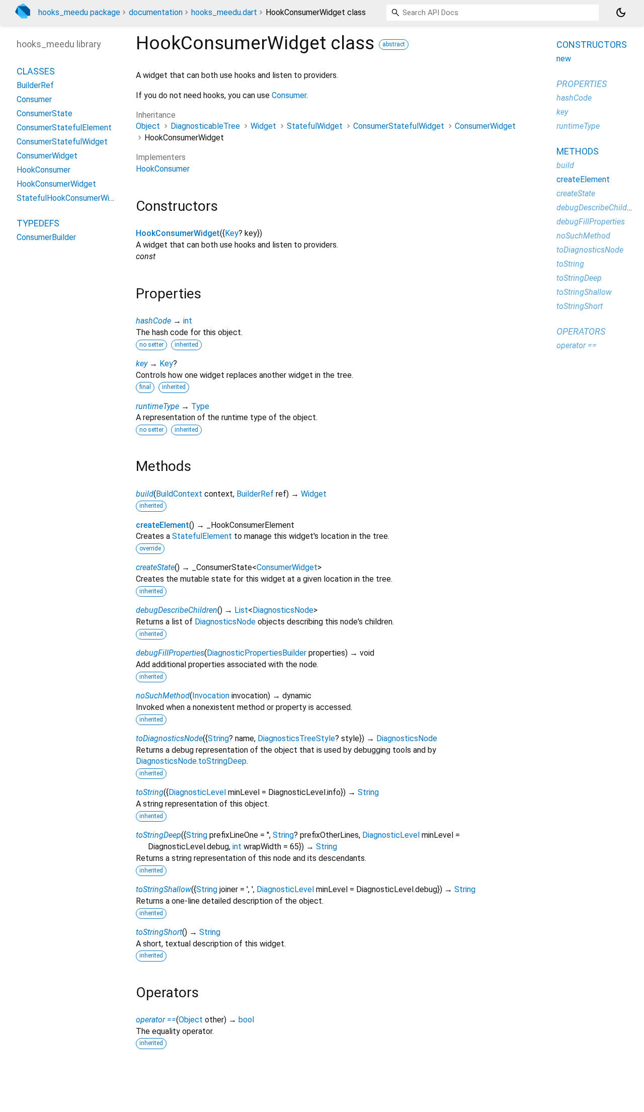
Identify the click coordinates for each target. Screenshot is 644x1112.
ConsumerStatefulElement (64, 128)
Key (231, 233)
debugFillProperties (170, 653)
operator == (156, 1019)
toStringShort (159, 932)
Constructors (591, 44)
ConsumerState (44, 114)
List (241, 610)
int (187, 321)
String (218, 738)
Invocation (210, 695)
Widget (263, 126)
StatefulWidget (315, 126)
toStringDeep (158, 835)
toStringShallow (163, 889)
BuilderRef (255, 494)
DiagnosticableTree (205, 126)
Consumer (289, 95)
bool (246, 1019)
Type (200, 406)
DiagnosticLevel (197, 792)
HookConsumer (163, 169)
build (144, 494)
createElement (162, 525)
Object (148, 126)
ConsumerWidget (485, 126)
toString (150, 792)
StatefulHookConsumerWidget (71, 198)
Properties (581, 83)
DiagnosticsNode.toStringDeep (191, 761)
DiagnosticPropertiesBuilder (256, 653)
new (563, 58)
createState (155, 567)
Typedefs (38, 223)
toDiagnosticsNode (169, 738)
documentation (156, 12)
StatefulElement (202, 536)
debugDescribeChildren (176, 610)
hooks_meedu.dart (224, 12)
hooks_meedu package (79, 12)
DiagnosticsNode (283, 610)
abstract (393, 44)
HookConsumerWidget (178, 233)
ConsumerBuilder (46, 238)
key (141, 363)
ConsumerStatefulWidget (398, 126)
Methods (577, 151)
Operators (580, 331)
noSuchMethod (163, 695)
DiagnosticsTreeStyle (296, 738)
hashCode (153, 321)
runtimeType (157, 406)
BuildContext (179, 494)
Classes (36, 71)
